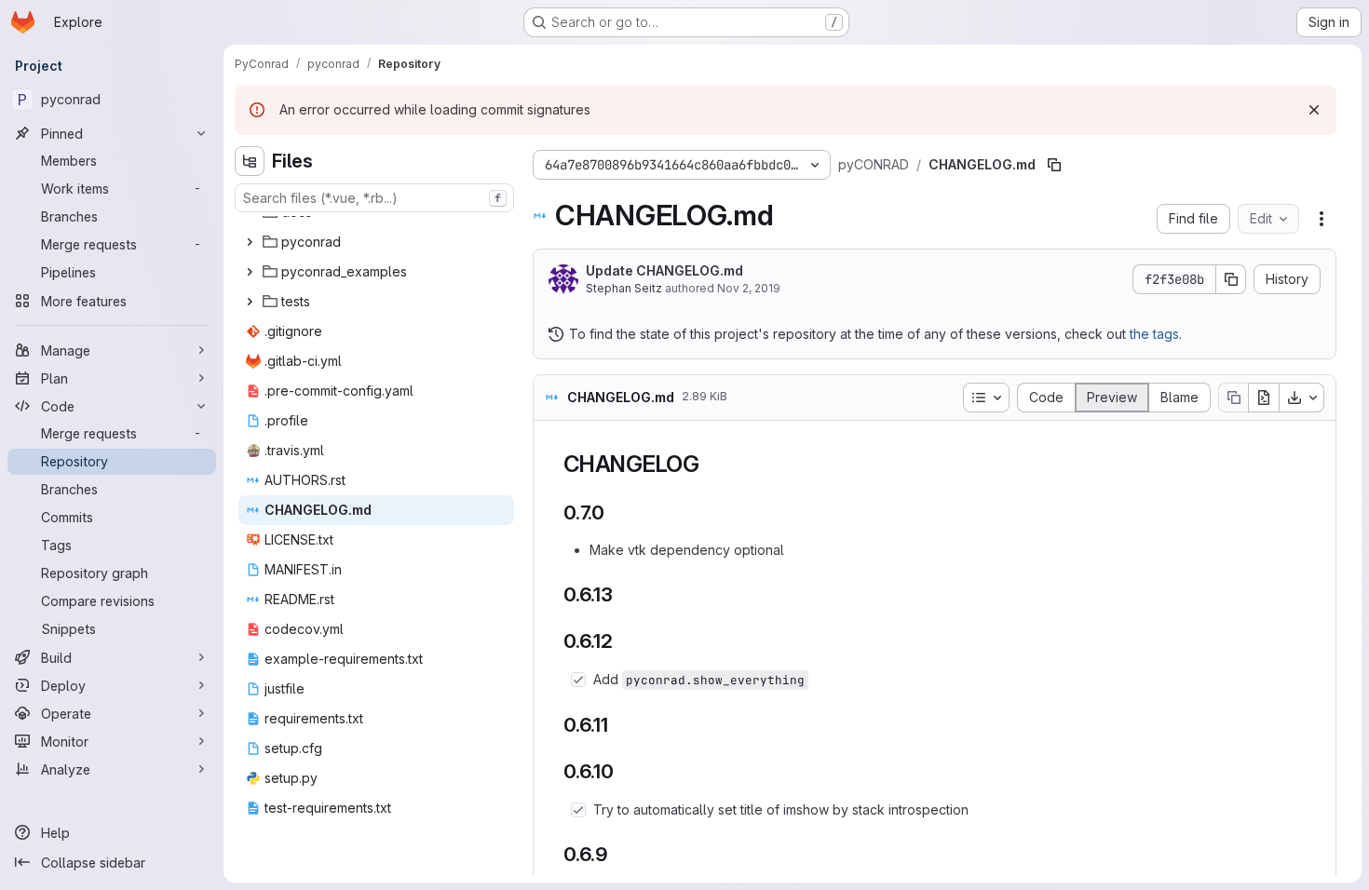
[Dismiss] (1314, 110)
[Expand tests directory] (249, 301)
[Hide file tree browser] (249, 161)
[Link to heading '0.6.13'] (623, 594)
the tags (1154, 334)
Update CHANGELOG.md (664, 270)
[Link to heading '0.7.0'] (615, 512)
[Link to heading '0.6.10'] (624, 771)
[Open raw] (1264, 397)
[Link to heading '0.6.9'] (619, 854)
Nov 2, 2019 (748, 288)
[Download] (1302, 397)
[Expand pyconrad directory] (249, 242)
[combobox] (374, 197)
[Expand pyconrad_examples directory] (249, 272)
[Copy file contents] (1233, 397)
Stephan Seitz (624, 288)
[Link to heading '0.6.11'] (619, 724)
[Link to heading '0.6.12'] (623, 641)
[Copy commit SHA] (1231, 279)
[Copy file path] (1054, 165)
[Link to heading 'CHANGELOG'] (711, 464)
